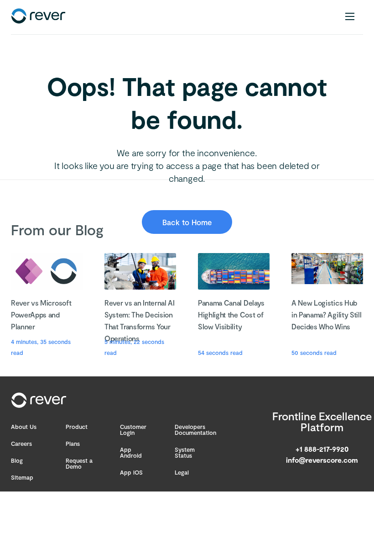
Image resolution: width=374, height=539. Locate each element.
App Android (131, 452)
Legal (182, 472)
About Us (23, 426)
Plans (73, 443)
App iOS (131, 472)
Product (77, 426)
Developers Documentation (195, 429)
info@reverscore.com (322, 459)
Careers (21, 443)
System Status (185, 452)
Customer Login (133, 429)
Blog (17, 460)
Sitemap (22, 477)
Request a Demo (79, 463)
